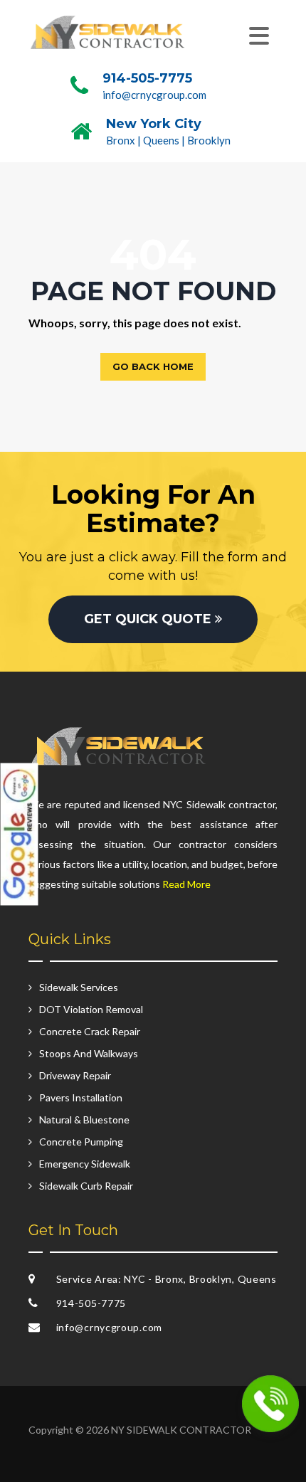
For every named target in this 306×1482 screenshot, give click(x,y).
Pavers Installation (80, 1097)
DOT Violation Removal (91, 1009)
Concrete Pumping (81, 1142)
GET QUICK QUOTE (149, 619)
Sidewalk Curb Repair (86, 1186)
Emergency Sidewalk (84, 1164)
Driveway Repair (75, 1075)
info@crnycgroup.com (154, 94)
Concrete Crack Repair (89, 1031)
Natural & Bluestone (84, 1119)
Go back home (153, 366)
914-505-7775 (147, 78)
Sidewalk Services (78, 987)
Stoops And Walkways (88, 1053)
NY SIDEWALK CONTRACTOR (181, 1430)
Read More (186, 884)
